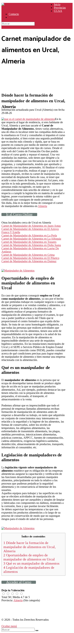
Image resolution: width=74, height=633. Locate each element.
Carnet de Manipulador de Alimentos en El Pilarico (30, 258)
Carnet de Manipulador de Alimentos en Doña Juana (31, 245)
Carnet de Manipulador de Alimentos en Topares (28, 241)
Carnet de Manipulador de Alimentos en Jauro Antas (31, 225)
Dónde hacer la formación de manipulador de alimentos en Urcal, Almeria (29, 547)
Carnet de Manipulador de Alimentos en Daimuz (28, 261)
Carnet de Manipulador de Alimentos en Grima (28, 254)
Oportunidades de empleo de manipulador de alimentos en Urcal (29, 557)
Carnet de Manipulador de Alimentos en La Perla (29, 235)
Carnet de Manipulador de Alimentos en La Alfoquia (31, 238)
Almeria (42, 206)
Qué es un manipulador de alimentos (31, 563)
